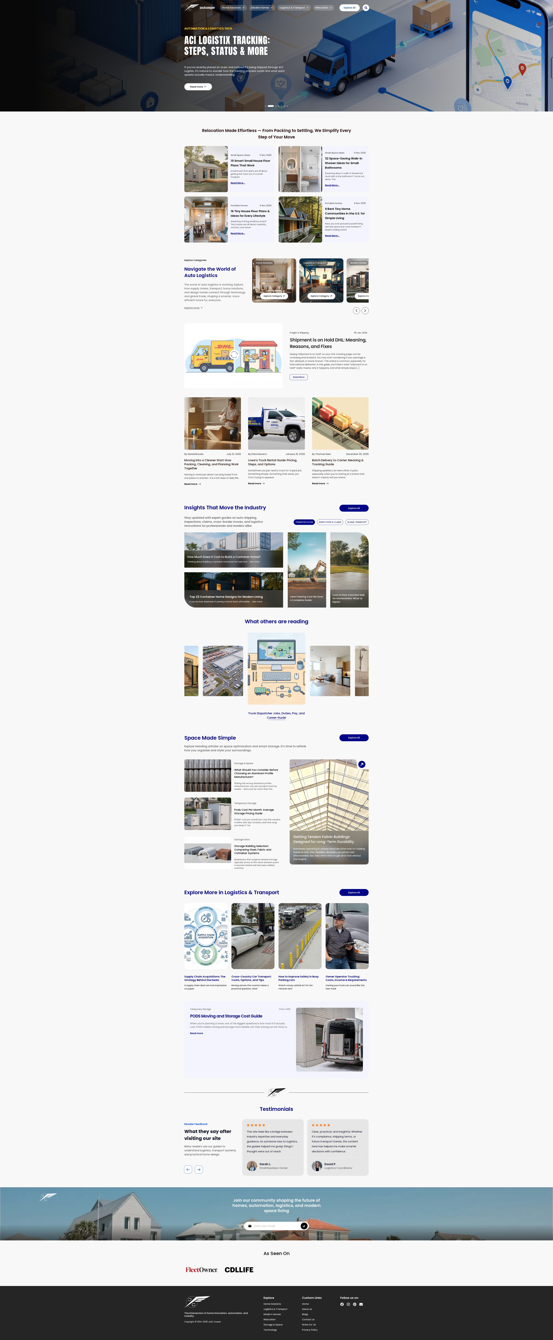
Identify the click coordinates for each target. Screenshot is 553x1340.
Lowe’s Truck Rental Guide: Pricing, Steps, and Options (272, 462)
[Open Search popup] (366, 7)
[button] (266, 106)
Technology (270, 1329)
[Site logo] (199, 7)
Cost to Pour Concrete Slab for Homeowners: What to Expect (349, 598)
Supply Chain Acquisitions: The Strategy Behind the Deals (204, 978)
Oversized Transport (201, 30)
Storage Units (242, 839)
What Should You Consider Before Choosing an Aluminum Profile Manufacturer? (256, 773)
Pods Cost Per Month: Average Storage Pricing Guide (254, 811)
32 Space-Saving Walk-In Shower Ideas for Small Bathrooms (343, 163)
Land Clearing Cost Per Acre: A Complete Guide (306, 598)
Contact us (308, 1319)
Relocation (322, 7)
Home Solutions (231, 7)
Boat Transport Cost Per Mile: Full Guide (233, 47)
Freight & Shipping (299, 332)
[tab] (304, 522)
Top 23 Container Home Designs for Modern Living (226, 597)
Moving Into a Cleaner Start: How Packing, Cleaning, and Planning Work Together (211, 464)
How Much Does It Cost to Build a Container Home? (224, 557)
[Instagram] (348, 1304)
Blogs (305, 1314)
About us (307, 1309)
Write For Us (309, 1324)
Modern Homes (260, 7)
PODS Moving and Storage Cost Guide (226, 1016)
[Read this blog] (206, 169)
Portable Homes (239, 205)
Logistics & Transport (292, 7)
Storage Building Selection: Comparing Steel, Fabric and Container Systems (252, 849)
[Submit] (304, 1226)
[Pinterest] (354, 1304)
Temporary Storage (245, 803)
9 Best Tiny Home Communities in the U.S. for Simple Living (345, 213)
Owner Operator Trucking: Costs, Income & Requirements (346, 978)
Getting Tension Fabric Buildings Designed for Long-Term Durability (323, 839)
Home (305, 1304)
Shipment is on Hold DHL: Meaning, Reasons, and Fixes (328, 343)
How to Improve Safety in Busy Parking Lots (299, 978)
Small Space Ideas (240, 155)
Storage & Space (243, 763)
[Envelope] (361, 1304)
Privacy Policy (310, 1329)
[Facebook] (342, 1304)
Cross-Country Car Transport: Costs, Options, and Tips (251, 978)
